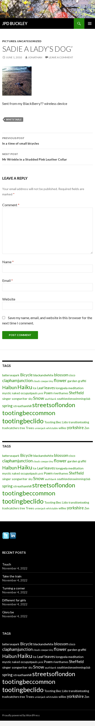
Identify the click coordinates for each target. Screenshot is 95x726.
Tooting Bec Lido (56, 422)
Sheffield (76, 392)
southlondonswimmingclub (73, 398)
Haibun (9, 387)
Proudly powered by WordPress (21, 715)
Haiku (24, 387)
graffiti (82, 381)
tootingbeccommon (28, 412)
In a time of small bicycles (20, 140)
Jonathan (35, 57)
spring (7, 405)
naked (16, 393)
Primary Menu (89, 23)
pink (40, 393)
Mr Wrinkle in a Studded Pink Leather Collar (34, 156)
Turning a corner (13, 588)
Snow (38, 398)
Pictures (9, 41)
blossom (61, 375)
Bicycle (26, 375)
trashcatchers (10, 428)
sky (30, 398)
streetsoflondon (53, 404)
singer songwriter (15, 398)
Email (7, 280)
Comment (10, 205)
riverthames (60, 393)
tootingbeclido (23, 421)
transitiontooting (79, 422)
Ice (34, 388)
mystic (6, 393)
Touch (6, 564)
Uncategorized (29, 41)
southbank (50, 398)
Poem (48, 393)
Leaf (40, 388)
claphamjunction (17, 380)
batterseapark (10, 375)
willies (62, 428)
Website (8, 299)
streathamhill (22, 406)
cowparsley (47, 381)
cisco (72, 375)
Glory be (8, 612)
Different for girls (14, 600)
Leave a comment (61, 57)
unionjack (40, 428)
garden (72, 381)
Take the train (11, 576)
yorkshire (75, 427)
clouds (36, 381)
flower (60, 380)
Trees (30, 428)
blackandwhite (43, 375)
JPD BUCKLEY (14, 23)
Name (8, 262)
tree (22, 428)
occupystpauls (29, 393)
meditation (76, 388)
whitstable (14, 119)
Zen (86, 428)
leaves (49, 387)
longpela (62, 388)
